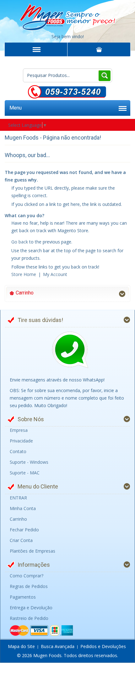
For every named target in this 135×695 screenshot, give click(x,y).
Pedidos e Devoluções (103, 646)
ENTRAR (18, 498)
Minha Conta (23, 508)
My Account (55, 274)
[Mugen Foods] (67, 15)
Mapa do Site (21, 646)
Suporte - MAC (25, 473)
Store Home (23, 274)
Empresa (19, 430)
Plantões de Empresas (32, 551)
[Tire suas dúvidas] (70, 350)
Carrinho (18, 519)
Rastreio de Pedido (29, 618)
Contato (18, 451)
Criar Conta (21, 540)
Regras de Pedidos (29, 586)
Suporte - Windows (29, 462)
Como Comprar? (26, 576)
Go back (19, 242)
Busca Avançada (57, 646)
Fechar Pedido (24, 530)
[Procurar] (104, 75)
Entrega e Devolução (31, 608)
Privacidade (21, 441)
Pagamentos (23, 597)
